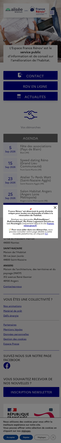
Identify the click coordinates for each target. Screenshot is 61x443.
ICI (46, 233)
